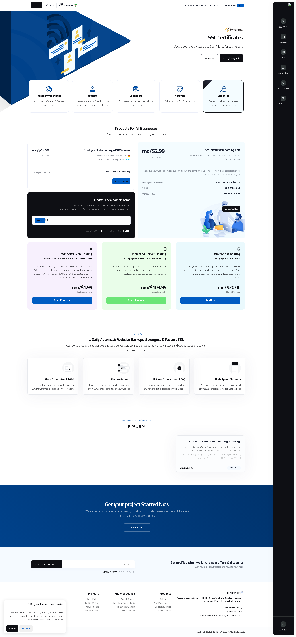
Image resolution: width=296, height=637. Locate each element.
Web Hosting (165, 599)
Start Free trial (136, 300)
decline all (26, 628)
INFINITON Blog (92, 603)
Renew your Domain (126, 606)
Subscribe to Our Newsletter (46, 564)
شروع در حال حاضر (231, 58)
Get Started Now (231, 209)
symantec (210, 58)
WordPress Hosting (162, 603)
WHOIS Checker (128, 610)
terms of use (57, 620)
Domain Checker (128, 599)
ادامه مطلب (185, 467)
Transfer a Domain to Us (124, 603)
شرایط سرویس (110, 571)
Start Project (137, 527)
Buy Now (210, 300)
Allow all (12, 628)
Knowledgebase (92, 606)
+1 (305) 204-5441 (232, 607)
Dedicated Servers (163, 606)
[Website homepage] (283, 7)
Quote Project (92, 599)
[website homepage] (209, 593)
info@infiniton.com (231, 611)
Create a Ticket (92, 610)
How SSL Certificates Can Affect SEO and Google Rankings (210, 5)
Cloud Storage (164, 610)
